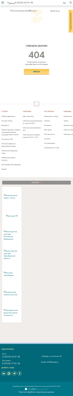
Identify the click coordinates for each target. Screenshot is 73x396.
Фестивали (48, 130)
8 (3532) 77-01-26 (11, 363)
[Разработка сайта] (30, 389)
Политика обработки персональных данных (36, 392)
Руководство (68, 116)
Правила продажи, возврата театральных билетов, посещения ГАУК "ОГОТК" (11, 132)
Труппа (66, 121)
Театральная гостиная (51, 148)
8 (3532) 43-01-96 (24, 2)
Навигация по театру (51, 116)
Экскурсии (47, 125)
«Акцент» (47, 121)
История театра (6, 121)
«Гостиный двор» (49, 143)
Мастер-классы (49, 134)
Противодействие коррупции (11, 164)
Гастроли (47, 139)
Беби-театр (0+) (28, 116)
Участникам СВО (7, 139)
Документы (5, 125)
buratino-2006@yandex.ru (49, 362)
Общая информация (8, 116)
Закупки (4, 169)
